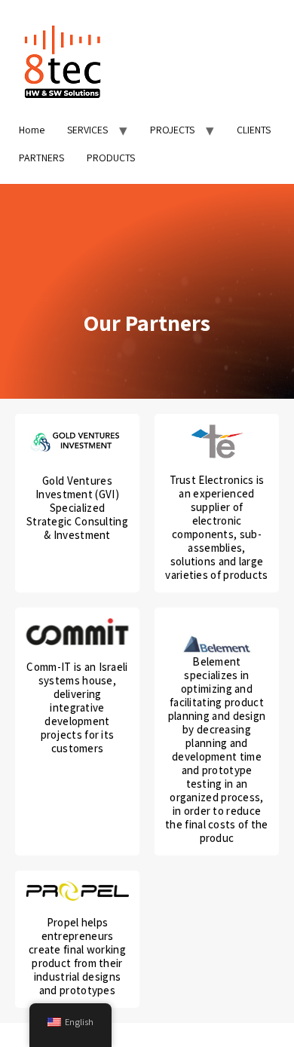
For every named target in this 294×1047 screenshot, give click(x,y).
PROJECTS (172, 129)
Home (31, 129)
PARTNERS (41, 157)
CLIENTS (254, 129)
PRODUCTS (111, 157)
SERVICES (87, 129)
